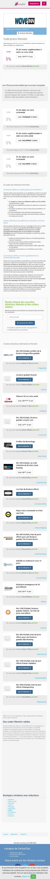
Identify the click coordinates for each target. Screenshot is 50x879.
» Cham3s (43, 628)
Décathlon (11, 799)
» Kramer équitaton (40, 678)
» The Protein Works (40, 554)
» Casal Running (41, 482)
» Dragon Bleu (42, 368)
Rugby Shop (11, 808)
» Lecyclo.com (42, 435)
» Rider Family (41, 456)
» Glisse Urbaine (41, 578)
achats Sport (19, 43)
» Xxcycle (43, 389)
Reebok (10, 810)
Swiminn (11, 814)
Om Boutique (12, 812)
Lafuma (10, 805)
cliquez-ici (26, 876)
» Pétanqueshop (41, 702)
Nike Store (11, 803)
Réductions (34, 4)
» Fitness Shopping (40, 528)
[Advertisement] (25, 74)
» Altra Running (41, 654)
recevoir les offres (26, 323)
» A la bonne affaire (40, 504)
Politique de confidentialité (18, 854)
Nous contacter (14, 856)
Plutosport (11, 807)
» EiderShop (42, 411)
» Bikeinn (43, 601)
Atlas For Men (12, 801)
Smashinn (11, 816)
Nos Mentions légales (16, 852)
